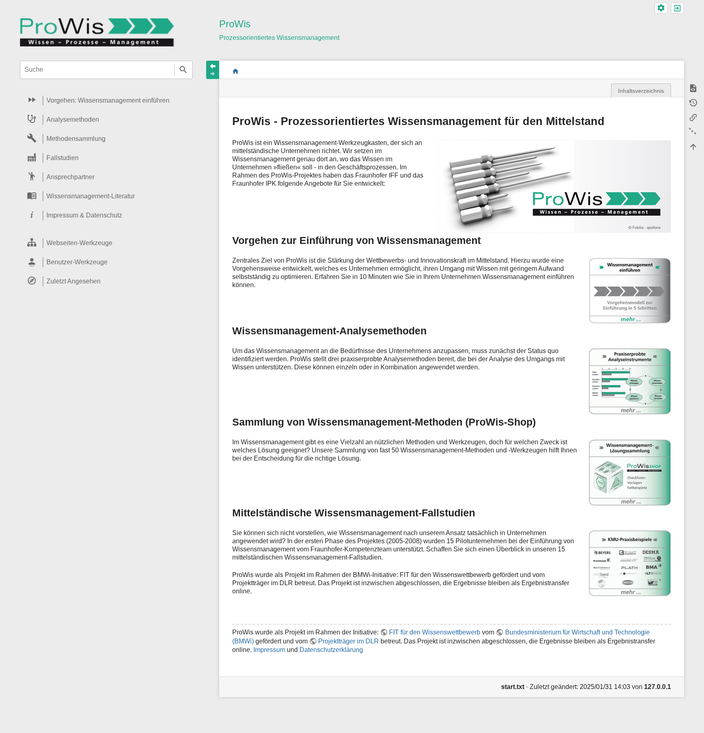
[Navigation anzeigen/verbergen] (212, 70)
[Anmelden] (677, 8)
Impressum (269, 649)
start (235, 71)
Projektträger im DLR (348, 641)
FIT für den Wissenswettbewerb (434, 632)
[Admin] (661, 8)
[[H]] (97, 32)
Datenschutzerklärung (331, 649)
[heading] (106, 101)
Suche (183, 70)
